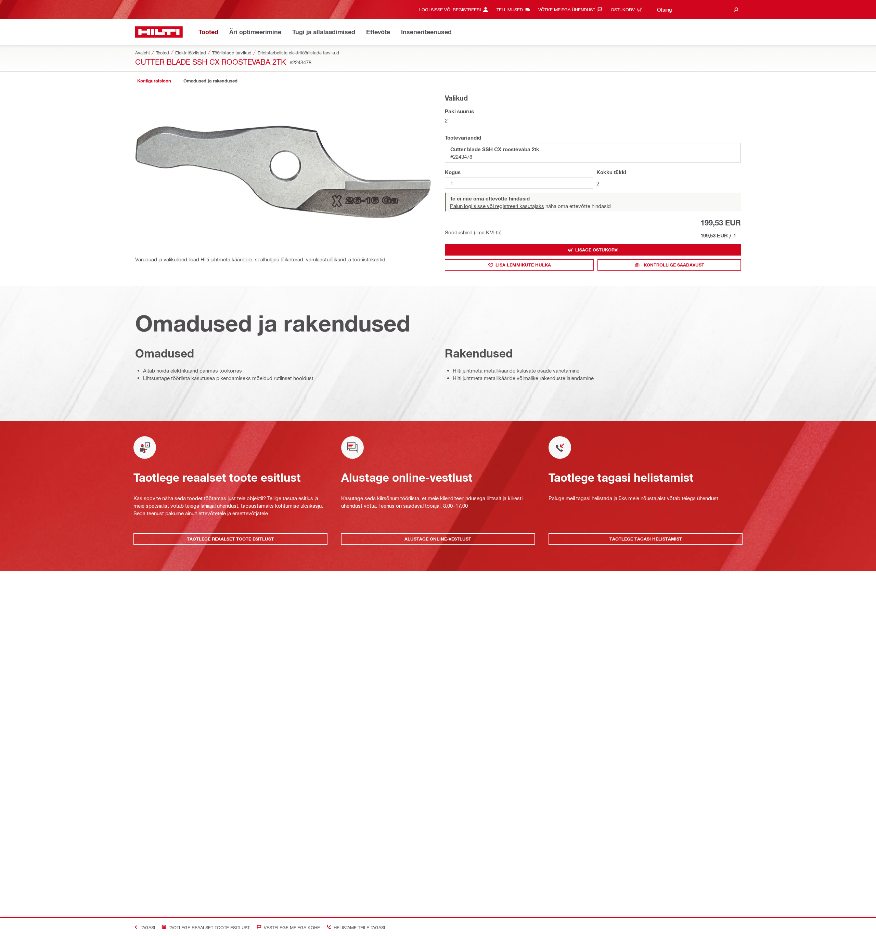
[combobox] (696, 9)
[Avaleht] (159, 32)
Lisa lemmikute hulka (523, 265)
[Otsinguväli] (736, 9)
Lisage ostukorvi (597, 249)
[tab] (154, 81)
